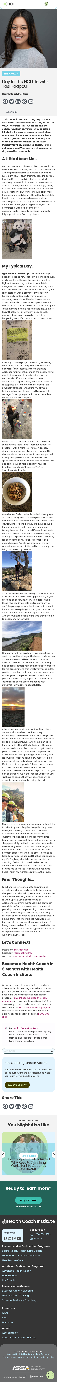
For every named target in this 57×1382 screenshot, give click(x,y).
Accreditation (10, 1332)
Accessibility (13, 1354)
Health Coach (10, 1275)
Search (52, 1051)
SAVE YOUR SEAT (17, 1084)
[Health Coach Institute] (42, 1376)
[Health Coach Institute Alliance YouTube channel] (19, 1239)
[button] (50, 1375)
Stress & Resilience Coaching (19, 1300)
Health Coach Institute (25, 1028)
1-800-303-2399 (32, 1206)
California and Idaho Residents (35, 1354)
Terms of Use (9, 1357)
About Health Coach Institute (19, 1337)
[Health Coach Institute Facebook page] (6, 1239)
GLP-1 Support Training (15, 1295)
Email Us (37, 1238)
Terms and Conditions (29, 1357)
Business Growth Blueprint (17, 1290)
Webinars (7, 1322)
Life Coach (11, 73)
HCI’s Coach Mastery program (35, 1007)
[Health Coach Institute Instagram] (14, 1239)
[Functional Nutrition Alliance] (15, 1376)
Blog (4, 1317)
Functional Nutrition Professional (21, 1255)
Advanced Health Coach (16, 1270)
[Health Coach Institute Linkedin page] (10, 1239)
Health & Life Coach (13, 1260)
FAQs (5, 1312)
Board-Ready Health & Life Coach (22, 1250)
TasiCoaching (21, 949)
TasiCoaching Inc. (23, 952)
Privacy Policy (47, 1357)
